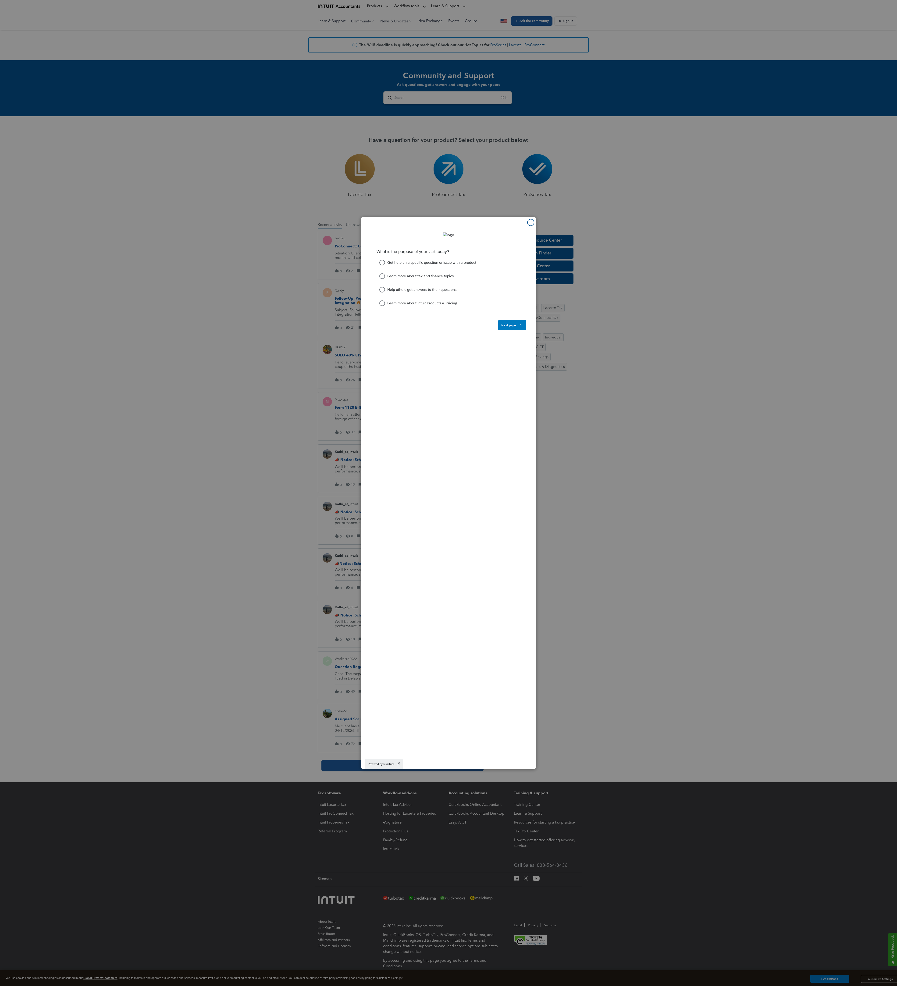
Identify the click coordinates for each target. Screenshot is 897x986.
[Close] (531, 222)
